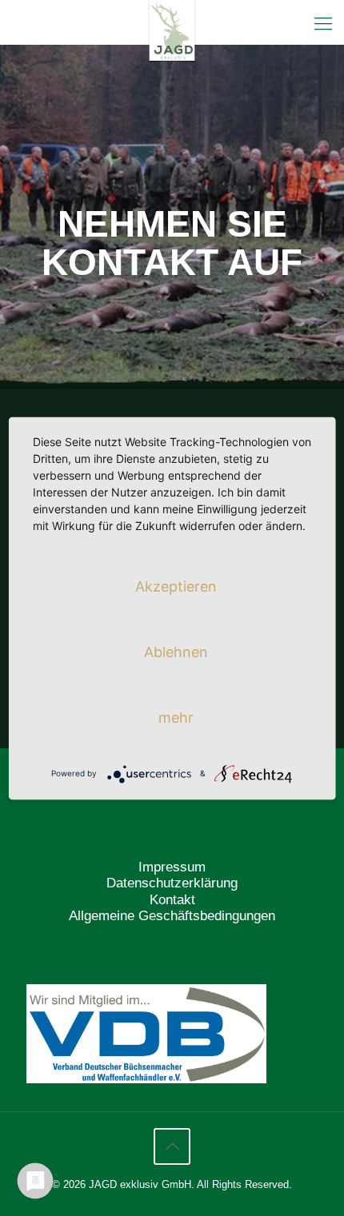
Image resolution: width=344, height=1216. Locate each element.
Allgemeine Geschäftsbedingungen (172, 915)
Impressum (172, 867)
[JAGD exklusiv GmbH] (172, 20)
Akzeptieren (176, 585)
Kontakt (172, 899)
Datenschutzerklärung (172, 883)
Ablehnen (176, 651)
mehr (176, 716)
